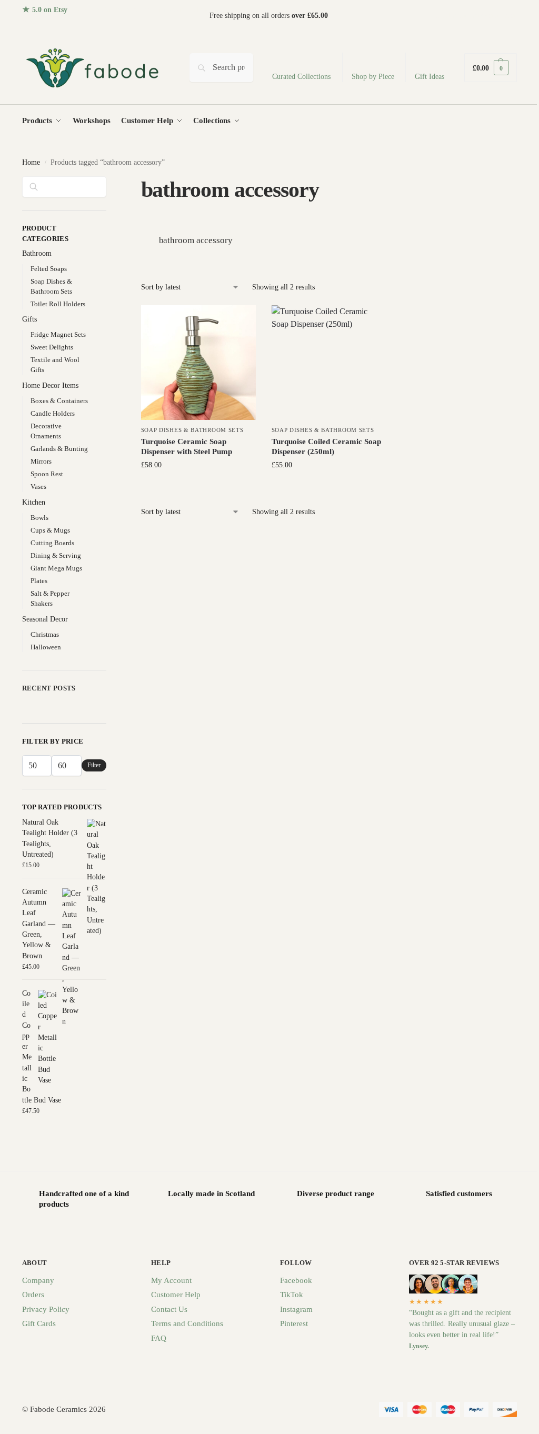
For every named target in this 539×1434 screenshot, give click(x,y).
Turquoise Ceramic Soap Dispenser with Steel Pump (186, 446)
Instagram (296, 1309)
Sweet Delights (52, 347)
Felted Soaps (49, 269)
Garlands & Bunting (59, 449)
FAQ (158, 1338)
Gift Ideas (429, 77)
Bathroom (37, 253)
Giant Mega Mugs (56, 568)
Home (31, 162)
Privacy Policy (45, 1309)
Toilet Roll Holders (58, 304)
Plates (39, 581)
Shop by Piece (373, 77)
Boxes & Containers (59, 401)
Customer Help (176, 1294)
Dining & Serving (56, 555)
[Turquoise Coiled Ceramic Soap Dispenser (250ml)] (329, 362)
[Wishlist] (240, 321)
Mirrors (41, 461)
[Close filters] (109, 182)
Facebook (296, 1280)
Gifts (29, 319)
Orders (33, 1294)
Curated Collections (301, 77)
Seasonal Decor (45, 619)
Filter (94, 765)
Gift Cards (39, 1323)
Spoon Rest (47, 474)
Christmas (45, 634)
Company (38, 1280)
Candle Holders (53, 413)
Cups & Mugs (50, 530)
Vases (38, 486)
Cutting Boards (52, 543)
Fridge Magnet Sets (58, 334)
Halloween (46, 647)
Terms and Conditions (187, 1323)
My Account (171, 1280)
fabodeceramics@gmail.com (475, 15)
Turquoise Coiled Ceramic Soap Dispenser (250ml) (326, 446)
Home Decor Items (50, 385)
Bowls (39, 518)
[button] (490, 67)
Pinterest (294, 1323)
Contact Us (169, 1309)
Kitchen (33, 502)
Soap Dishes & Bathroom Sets (192, 430)
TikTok (291, 1294)
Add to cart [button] (198, 487)
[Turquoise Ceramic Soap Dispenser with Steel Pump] (198, 362)
